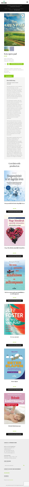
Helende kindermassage (14, 426)
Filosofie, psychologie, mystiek (14, 5)
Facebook (11, 479)
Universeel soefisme (15, 6)
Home (6, 8)
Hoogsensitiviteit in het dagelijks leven (14, 203)
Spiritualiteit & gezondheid (17, 8)
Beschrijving (9, 76)
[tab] (9, 76)
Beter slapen (14, 381)
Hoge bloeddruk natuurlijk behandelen (15, 248)
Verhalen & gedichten (12, 69)
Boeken (9, 8)
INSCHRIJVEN (6, 472)
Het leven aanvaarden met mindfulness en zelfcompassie (14, 293)
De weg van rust (14, 337)
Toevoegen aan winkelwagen (16, 63)
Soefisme (11, 9)
